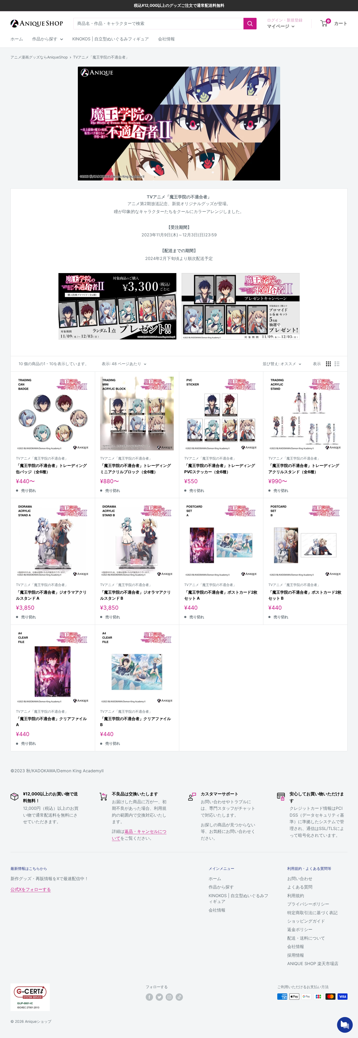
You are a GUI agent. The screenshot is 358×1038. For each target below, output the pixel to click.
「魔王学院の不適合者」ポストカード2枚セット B (304, 595)
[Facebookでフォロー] (149, 997)
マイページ (278, 26)
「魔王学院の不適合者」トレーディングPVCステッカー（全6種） (219, 468)
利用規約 (295, 895)
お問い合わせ (299, 878)
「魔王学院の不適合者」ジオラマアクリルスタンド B (135, 595)
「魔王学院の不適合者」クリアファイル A (51, 721)
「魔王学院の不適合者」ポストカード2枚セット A (220, 595)
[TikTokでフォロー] (179, 997)
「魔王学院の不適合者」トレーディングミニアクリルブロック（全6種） (135, 468)
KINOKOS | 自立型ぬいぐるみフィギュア (110, 38)
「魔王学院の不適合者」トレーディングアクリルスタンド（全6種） (303, 468)
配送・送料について (306, 938)
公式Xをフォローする (30, 889)
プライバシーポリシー (308, 904)
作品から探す (44, 38)
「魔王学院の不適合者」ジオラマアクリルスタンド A (51, 595)
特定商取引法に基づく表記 (312, 912)
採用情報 (295, 955)
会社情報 (166, 38)
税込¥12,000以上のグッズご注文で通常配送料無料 (179, 5)
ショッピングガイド (306, 921)
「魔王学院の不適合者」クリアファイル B (135, 721)
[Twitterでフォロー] (159, 997)
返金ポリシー (299, 929)
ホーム (16, 38)
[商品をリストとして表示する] (337, 363)
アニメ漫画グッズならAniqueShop (39, 57)
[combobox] (158, 23)
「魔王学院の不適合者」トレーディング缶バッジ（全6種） (51, 468)
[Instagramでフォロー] (169, 997)
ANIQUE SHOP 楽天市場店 (312, 963)
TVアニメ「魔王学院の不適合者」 (101, 57)
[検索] (250, 23)
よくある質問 (299, 887)
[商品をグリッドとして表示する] (328, 363)
